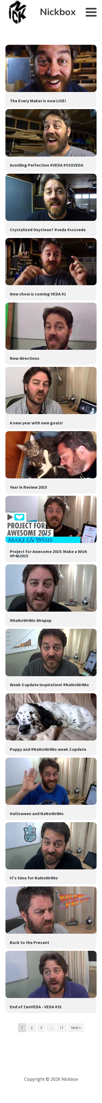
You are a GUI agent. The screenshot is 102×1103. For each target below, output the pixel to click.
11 (62, 1027)
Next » (76, 1027)
